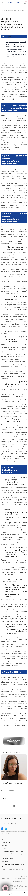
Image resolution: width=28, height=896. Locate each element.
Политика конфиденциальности (12, 851)
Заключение (10, 57)
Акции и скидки (7, 842)
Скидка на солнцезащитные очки (12, 870)
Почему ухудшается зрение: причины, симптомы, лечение (12, 782)
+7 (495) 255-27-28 (11, 818)
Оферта (4, 848)
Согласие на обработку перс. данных (14, 854)
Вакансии (5, 861)
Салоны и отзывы (7, 858)
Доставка (5, 845)
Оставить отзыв (7, 840)
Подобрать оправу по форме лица (13, 864)
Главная (3, 8)
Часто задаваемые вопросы (16, 54)
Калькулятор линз (8, 867)
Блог (9, 8)
